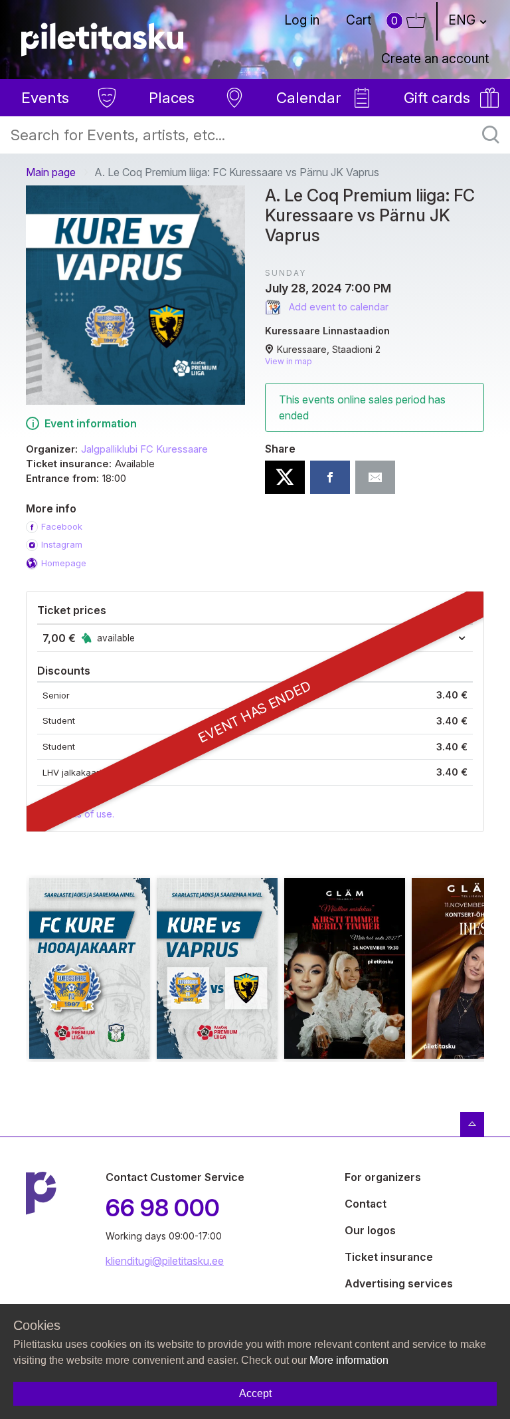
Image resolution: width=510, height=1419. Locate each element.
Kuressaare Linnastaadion (327, 330)
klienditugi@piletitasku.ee (165, 1260)
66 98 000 (163, 1207)
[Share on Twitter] (285, 477)
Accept (255, 1393)
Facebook (61, 526)
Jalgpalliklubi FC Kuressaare (144, 449)
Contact (365, 1203)
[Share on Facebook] (330, 477)
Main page (51, 172)
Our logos (370, 1230)
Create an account (435, 58)
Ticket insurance (389, 1256)
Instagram (61, 544)
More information (348, 1360)
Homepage (63, 563)
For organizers (383, 1177)
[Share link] (375, 477)
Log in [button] (301, 20)
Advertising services (399, 1283)
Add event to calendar (337, 306)
